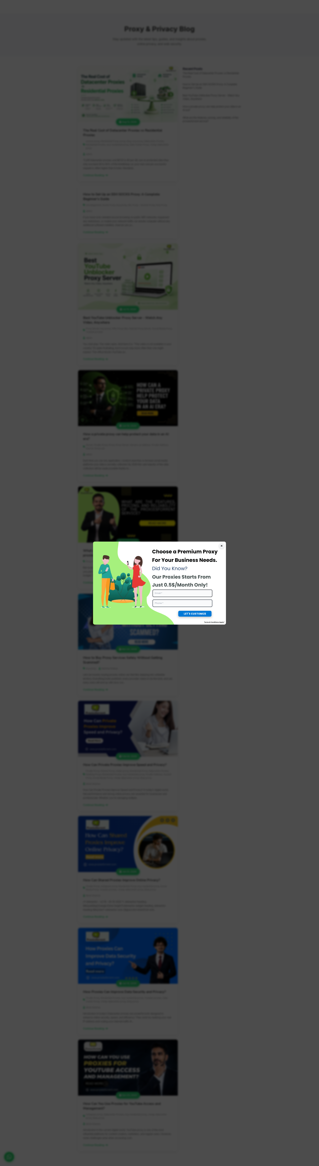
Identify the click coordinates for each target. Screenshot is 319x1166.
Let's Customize (195, 613)
